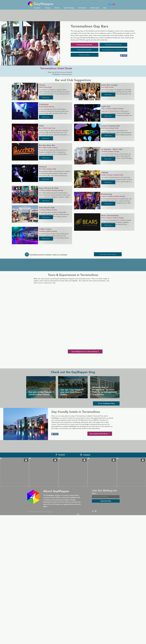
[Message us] (27, 254)
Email (94, 493)
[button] (37, 7)
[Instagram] (113, 4)
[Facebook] (109, 4)
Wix (50, 511)
